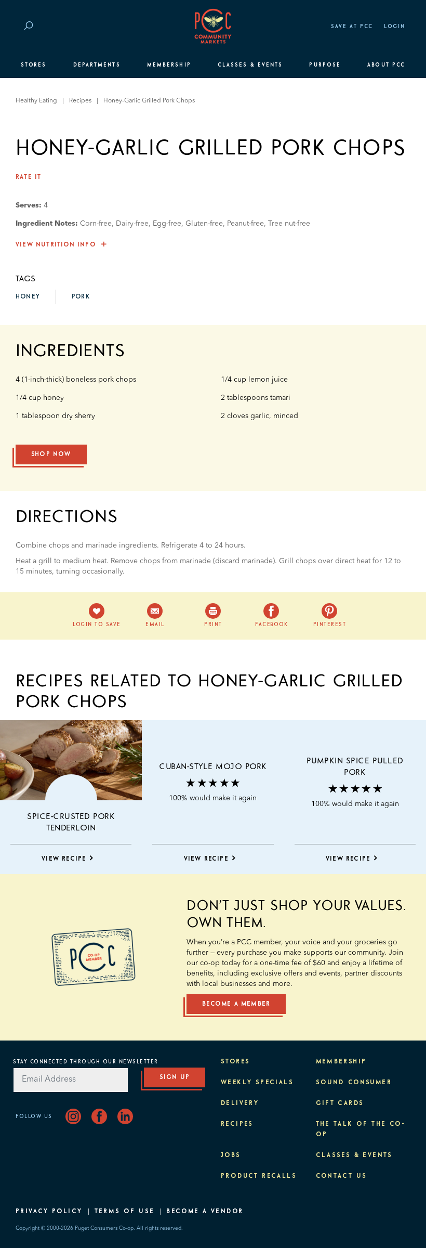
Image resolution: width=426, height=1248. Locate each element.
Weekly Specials (257, 1083)
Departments (97, 65)
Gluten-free (204, 223)
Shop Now (51, 454)
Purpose (325, 65)
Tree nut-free (289, 223)
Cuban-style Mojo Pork (213, 766)
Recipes (80, 101)
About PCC (386, 65)
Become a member (236, 1004)
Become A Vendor (204, 1211)
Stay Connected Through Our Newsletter (85, 1061)
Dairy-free (132, 223)
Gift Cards (340, 1103)
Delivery (240, 1103)
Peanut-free (245, 223)
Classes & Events (250, 65)
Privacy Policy (49, 1211)
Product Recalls (259, 1176)
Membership (169, 65)
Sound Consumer (354, 1083)
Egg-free (167, 223)
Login (394, 26)
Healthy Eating (36, 101)
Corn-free (96, 223)
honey (28, 297)
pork (81, 297)
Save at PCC (352, 26)
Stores (33, 65)
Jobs (231, 1155)
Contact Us (341, 1176)
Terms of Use (125, 1211)
